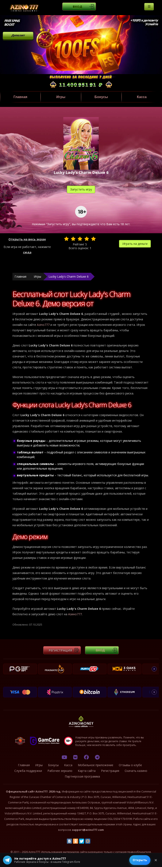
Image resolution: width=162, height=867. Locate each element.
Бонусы (101, 97)
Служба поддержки (28, 771)
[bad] (66, 239)
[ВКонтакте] (69, 841)
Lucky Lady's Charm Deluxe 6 (69, 276)
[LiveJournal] (93, 841)
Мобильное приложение (95, 765)
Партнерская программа (82, 776)
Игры (60, 97)
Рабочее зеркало (59, 771)
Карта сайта (87, 771)
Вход (77, 6)
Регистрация (60, 650)
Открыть (140, 860)
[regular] (80, 239)
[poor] (73, 239)
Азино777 (75, 614)
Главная (20, 97)
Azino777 (43, 325)
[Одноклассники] (75, 841)
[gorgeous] (93, 239)
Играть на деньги (134, 244)
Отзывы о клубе (130, 765)
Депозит (18, 35)
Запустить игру (81, 189)
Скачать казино (136, 771)
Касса (142, 97)
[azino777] (75, 757)
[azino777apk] (97, 757)
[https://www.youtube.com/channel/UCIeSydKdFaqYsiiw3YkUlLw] (64, 757)
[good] (86, 239)
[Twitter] (81, 841)
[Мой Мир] (87, 841)
